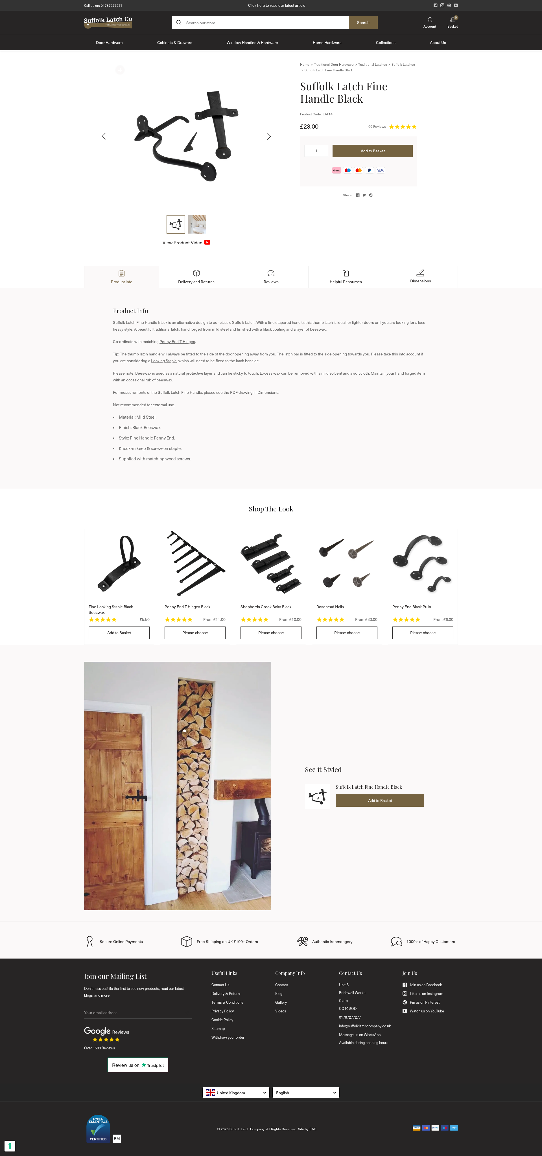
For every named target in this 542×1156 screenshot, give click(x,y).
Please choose (195, 632)
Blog (278, 993)
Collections (385, 42)
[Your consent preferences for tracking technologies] (10, 1146)
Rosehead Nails (330, 606)
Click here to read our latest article (276, 5)
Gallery (281, 1002)
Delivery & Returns (226, 993)
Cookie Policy (222, 1019)
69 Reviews (377, 126)
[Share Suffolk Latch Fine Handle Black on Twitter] (364, 195)
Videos (280, 1011)
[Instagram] (442, 5)
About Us (438, 42)
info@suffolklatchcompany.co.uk (365, 1025)
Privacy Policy (222, 1011)
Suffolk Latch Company (247, 1129)
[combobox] (236, 1092)
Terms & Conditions (227, 1002)
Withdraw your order (227, 1037)
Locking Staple (164, 360)
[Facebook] (436, 5)
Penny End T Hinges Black (187, 606)
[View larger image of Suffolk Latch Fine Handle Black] (186, 136)
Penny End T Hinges (177, 341)
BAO (312, 1129)
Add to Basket (119, 632)
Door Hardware (109, 42)
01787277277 (112, 5)
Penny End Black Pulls (411, 606)
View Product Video (182, 242)
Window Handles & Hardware (252, 42)
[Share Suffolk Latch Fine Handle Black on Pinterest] (371, 195)
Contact (281, 984)
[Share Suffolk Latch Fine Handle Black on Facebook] (358, 195)
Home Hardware (327, 42)
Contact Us (220, 984)
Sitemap (218, 1028)
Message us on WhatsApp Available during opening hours (363, 1038)
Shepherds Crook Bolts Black (266, 606)
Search (363, 22)
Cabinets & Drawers (174, 42)
